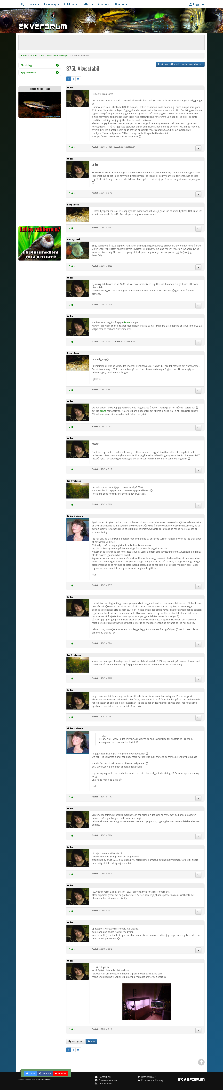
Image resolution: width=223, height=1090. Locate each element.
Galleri (87, 4)
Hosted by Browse (45, 1079)
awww (95, 443)
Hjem (24, 55)
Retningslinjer (148, 1076)
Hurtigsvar (77, 1041)
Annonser (104, 4)
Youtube (62, 1073)
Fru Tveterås (74, 481)
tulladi (70, 87)
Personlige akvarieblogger (54, 55)
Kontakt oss (105, 1076)
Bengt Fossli (73, 204)
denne (126, 322)
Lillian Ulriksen (75, 516)
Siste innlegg (26, 65)
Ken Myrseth (73, 239)
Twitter (32, 1073)
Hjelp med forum (28, 72)
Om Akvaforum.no (108, 1080)
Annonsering (105, 1083)
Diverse (120, 4)
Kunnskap (50, 4)
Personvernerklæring (152, 1080)
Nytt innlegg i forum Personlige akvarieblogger (181, 64)
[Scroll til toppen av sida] (201, 1062)
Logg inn (198, 4)
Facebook (47, 1073)
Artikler (69, 4)
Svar (92, 1041)
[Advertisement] (39, 172)
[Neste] (78, 78)
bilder (95, 164)
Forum (33, 4)
